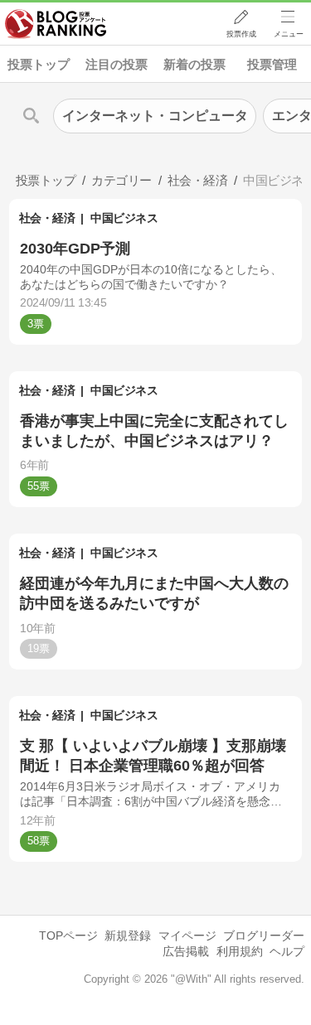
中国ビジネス (124, 218)
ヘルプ (287, 951)
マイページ (187, 935)
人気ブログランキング (55, 24)
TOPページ (68, 935)
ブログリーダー (263, 935)
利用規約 (239, 951)
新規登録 (127, 935)
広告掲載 (186, 951)
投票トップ (38, 64)
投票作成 (241, 34)
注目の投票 (116, 64)
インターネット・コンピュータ (155, 116)
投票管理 (272, 64)
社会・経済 (47, 218)
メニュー (289, 34)
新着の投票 (194, 64)
